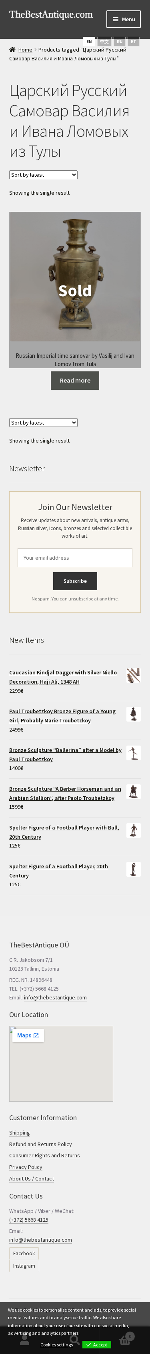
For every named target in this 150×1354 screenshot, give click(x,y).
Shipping (19, 1132)
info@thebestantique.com (55, 997)
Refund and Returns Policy (40, 1144)
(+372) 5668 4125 (28, 1219)
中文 (104, 41)
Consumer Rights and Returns (44, 1155)
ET (133, 41)
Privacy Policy (25, 1167)
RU (119, 41)
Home (25, 49)
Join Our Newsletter (75, 506)
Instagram (24, 1265)
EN (89, 41)
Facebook (24, 1253)
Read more (75, 380)
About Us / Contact (31, 1178)
